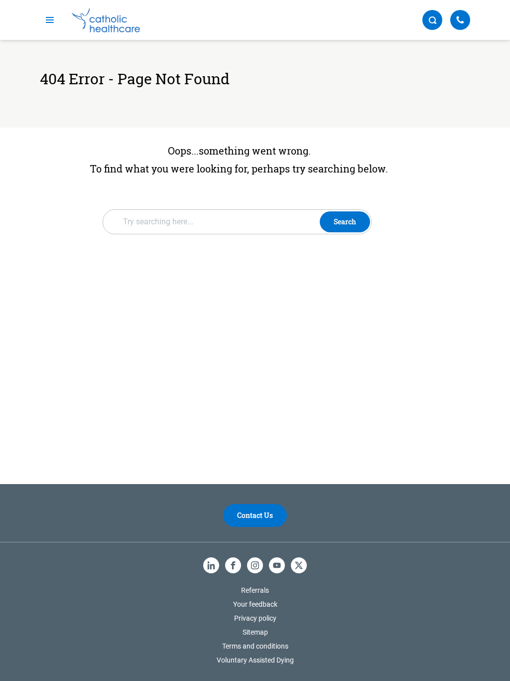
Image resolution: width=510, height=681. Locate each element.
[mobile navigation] (50, 20)
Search (345, 221)
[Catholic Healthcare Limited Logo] (106, 20)
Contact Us (255, 515)
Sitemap (255, 632)
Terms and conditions (255, 646)
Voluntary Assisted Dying (255, 660)
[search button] (432, 20)
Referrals (255, 590)
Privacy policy (255, 618)
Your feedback (255, 604)
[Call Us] (460, 20)
